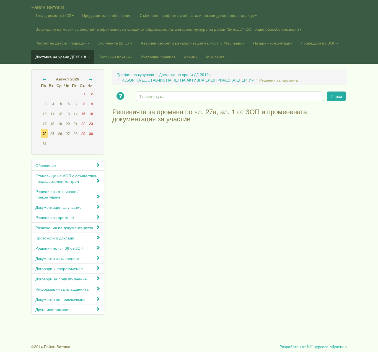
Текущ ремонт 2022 (53, 15)
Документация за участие (58, 207)
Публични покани (114, 56)
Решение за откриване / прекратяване (57, 194)
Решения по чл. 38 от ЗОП (59, 248)
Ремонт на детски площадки (61, 43)
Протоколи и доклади (54, 238)
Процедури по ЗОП (318, 43)
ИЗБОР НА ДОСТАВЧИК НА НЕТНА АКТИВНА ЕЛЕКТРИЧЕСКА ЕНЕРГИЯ (187, 80)
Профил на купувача (135, 74)
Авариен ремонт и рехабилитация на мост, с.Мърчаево (191, 43)
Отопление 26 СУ (114, 43)
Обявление (45, 165)
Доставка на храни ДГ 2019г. (61, 56)
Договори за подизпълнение (61, 278)
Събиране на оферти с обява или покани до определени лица (197, 15)
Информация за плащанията (62, 289)
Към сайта (215, 56)
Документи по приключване (60, 299)
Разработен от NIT (296, 346)
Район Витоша (47, 5)
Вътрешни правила (158, 56)
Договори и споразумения (59, 268)
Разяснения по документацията (64, 227)
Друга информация (53, 309)
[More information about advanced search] (121, 96)
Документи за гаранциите (58, 258)
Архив (189, 56)
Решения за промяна (54, 217)
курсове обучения (330, 346)
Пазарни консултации (272, 43)
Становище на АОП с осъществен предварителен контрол (66, 178)
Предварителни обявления (106, 15)
